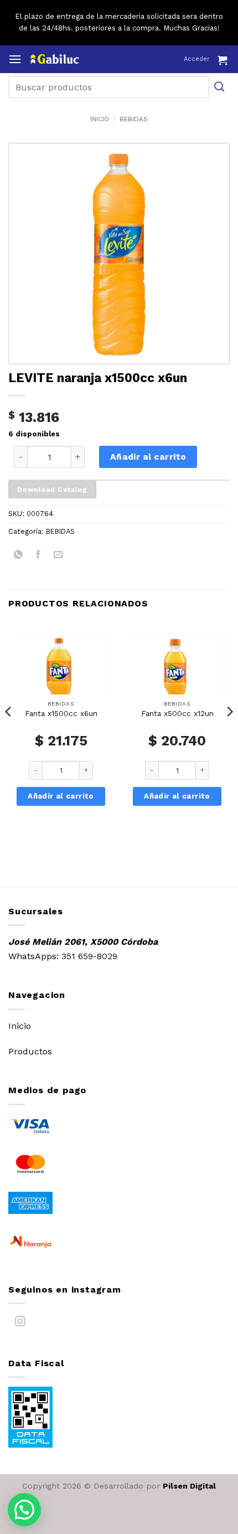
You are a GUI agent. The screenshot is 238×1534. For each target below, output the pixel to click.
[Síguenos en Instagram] (20, 1324)
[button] (15, 59)
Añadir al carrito (148, 457)
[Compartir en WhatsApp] (18, 556)
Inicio (99, 119)
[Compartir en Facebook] (38, 556)
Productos (30, 1051)
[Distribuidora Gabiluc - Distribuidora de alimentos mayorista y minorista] (76, 59)
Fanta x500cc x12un (177, 713)
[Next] (229, 733)
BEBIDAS (134, 119)
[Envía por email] (58, 556)
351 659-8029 (89, 956)
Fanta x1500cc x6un (61, 713)
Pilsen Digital (189, 1485)
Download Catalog (52, 489)
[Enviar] (219, 87)
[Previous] (8, 733)
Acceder (197, 59)
